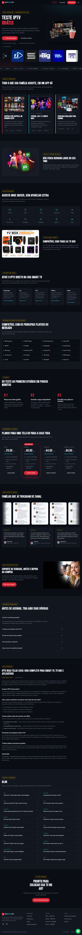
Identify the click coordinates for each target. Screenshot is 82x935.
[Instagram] (6, 924)
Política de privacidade (70, 916)
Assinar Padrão (31, 473)
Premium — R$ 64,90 (51, 921)
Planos (28, 921)
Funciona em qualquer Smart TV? (12, 629)
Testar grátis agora (11, 38)
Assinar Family (71, 473)
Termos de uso (68, 919)
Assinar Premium (51, 473)
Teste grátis (72, 2)
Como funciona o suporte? (10, 642)
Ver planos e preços (26, 38)
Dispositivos (30, 919)
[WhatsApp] (3, 924)
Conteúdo (29, 916)
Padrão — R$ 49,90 (50, 919)
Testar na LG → (23, 300)
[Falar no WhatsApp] (78, 931)
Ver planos (62, 2)
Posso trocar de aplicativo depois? (12, 648)
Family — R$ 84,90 (50, 924)
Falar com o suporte (9, 584)
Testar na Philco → (55, 300)
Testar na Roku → (71, 302)
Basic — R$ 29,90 (50, 916)
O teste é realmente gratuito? (11, 617)
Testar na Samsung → (9, 300)
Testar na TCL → (39, 300)
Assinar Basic (11, 473)
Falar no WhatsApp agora (41, 900)
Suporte (66, 921)
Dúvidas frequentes (32, 924)
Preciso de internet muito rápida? (12, 635)
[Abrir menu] (78, 2)
